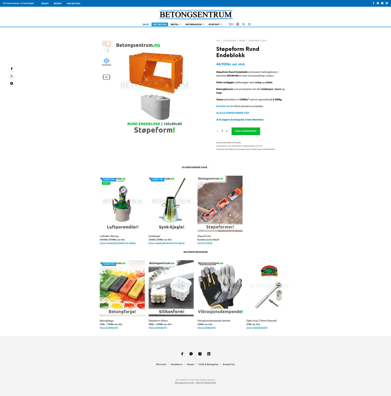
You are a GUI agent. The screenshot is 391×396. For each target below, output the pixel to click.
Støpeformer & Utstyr (257, 41)
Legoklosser (256, 149)
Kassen (190, 364)
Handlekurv (177, 364)
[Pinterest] (12, 83)
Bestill (175, 25)
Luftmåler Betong (109, 235)
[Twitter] (12, 76)
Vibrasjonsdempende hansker (213, 320)
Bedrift (58, 4)
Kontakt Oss (229, 364)
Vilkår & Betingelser (208, 364)
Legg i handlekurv (110, 244)
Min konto (161, 364)
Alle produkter (229, 41)
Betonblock (230, 149)
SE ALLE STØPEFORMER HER (232, 112)
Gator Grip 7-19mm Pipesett (261, 320)
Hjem (218, 41)
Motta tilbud (128, 244)
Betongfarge (106, 320)
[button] (231, 24)
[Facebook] (12, 68)
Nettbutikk (159, 25)
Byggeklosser (243, 149)
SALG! (145, 25)
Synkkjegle (154, 235)
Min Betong (73, 4)
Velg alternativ (109, 328)
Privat (45, 4)
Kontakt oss (223, 106)
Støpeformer (269, 149)
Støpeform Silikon (158, 320)
